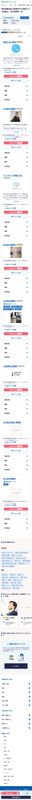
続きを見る (17, 65)
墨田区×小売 (20, 574)
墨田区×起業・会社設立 (21, 558)
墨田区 (15, 5)
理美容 (5, 765)
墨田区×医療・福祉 (6, 588)
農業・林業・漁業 (8, 776)
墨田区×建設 (5, 574)
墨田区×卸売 (5, 577)
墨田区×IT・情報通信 (6, 580)
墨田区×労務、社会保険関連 (8, 566)
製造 (5, 740)
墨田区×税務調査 (26, 560)
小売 (5, 744)
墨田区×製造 (12, 574)
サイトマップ (7, 789)
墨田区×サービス (5, 585)
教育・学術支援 (8, 769)
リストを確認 (25, 793)
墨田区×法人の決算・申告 (7, 552)
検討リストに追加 (16, 80)
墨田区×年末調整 (5, 555)
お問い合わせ (7, 793)
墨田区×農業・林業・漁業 (17, 585)
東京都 (10, 5)
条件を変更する (24, 17)
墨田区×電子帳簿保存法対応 (8, 558)
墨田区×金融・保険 (18, 580)
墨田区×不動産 (24, 577)
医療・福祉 (7, 780)
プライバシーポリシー (17, 789)
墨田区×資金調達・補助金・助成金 (9, 563)
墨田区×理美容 (5, 582)
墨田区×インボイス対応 (17, 555)
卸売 (5, 747)
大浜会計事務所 (9, 108)
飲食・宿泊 (7, 751)
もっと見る (16, 666)
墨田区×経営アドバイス (24, 563)
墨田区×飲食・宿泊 (14, 577)
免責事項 (25, 789)
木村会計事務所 (9, 301)
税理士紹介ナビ (4, 5)
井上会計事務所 (9, 478)
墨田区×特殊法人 (16, 588)
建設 (5, 737)
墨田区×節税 (17, 560)
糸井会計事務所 (9, 244)
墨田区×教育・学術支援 (16, 582)
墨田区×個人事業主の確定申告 (21, 552)
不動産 (5, 755)
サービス (6, 773)
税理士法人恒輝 (9, 42)
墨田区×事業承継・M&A (7, 560)
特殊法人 (6, 783)
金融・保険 (7, 762)
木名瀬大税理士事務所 (12, 422)
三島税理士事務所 (10, 366)
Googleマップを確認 (10, 72)
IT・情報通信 (7, 758)
